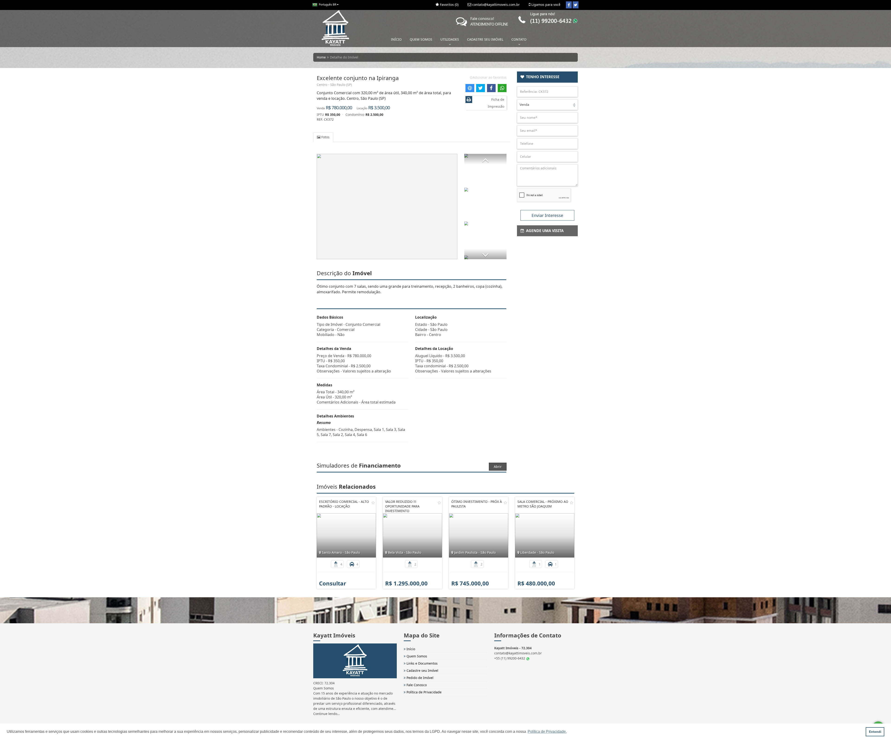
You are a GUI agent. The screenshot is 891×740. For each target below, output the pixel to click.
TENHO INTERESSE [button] (541, 76)
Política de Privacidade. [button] (547, 732)
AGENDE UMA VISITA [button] (544, 230)
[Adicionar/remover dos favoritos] (373, 502)
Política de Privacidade (424, 692)
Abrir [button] (498, 466)
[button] (485, 159)
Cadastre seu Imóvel (422, 670)
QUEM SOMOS (421, 39)
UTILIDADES (449, 39)
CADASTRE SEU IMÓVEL (485, 39)
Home (321, 57)
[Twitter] (575, 4)
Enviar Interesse (547, 215)
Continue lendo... (326, 713)
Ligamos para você (545, 4)
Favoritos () (448, 4)
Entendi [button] (875, 732)
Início (410, 649)
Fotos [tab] (324, 137)
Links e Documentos (422, 663)
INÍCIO (396, 39)
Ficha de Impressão (496, 103)
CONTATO (518, 39)
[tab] (547, 77)
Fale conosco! (489, 21)
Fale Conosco (416, 685)
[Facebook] (569, 4)
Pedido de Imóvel (419, 677)
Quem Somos (416, 656)
